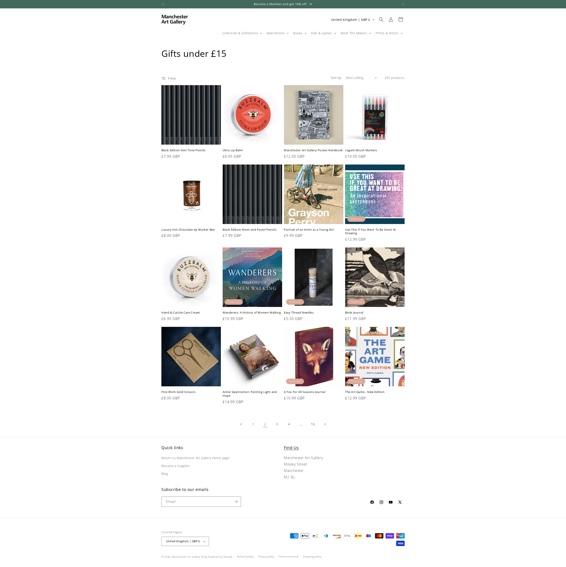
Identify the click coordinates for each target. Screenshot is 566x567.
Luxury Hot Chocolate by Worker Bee (188, 230)
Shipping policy (312, 556)
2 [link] (265, 424)
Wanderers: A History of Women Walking (252, 312)
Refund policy (245, 556)
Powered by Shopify (220, 556)
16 (313, 424)
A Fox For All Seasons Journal (304, 392)
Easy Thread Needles (299, 312)
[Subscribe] (236, 501)
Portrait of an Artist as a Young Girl (309, 230)
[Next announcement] (403, 4)
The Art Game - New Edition (365, 392)
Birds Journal (354, 312)
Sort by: (336, 78)
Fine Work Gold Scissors (178, 392)
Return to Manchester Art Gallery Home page (195, 458)
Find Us (291, 447)
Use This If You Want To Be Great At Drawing (370, 231)
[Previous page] (241, 424)
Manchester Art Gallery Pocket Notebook (313, 150)
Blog (164, 473)
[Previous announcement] (163, 4)
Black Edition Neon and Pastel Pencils (249, 230)
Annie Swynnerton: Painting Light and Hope (250, 394)
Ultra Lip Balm (233, 150)
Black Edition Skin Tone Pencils (183, 150)
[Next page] (325, 424)
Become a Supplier (175, 466)
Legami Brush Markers (361, 150)
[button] (242, 33)
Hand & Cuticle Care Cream (180, 312)
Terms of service (288, 556)
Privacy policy (266, 556)
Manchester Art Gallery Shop (190, 556)
